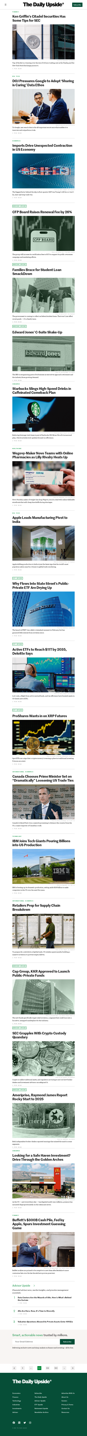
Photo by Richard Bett (52, 1015)
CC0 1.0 (73, 885)
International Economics (22, 771)
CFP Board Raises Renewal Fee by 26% (42, 211)
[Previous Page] (14, 1368)
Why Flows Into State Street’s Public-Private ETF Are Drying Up (40, 585)
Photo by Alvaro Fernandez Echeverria (57, 756)
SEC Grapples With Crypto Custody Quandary (39, 1034)
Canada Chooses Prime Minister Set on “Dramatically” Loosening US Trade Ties (43, 778)
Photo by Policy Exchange (59, 820)
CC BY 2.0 (72, 820)
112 (47, 1368)
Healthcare (17, 448)
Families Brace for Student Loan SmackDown (36, 271)
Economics (16, 141)
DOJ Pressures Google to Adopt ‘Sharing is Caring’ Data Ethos (43, 82)
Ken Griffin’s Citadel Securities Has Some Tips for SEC (38, 18)
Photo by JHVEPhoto (62, 627)
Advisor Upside (19, 206)
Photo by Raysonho (62, 885)
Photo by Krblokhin (62, 60)
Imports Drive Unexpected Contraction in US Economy (42, 147)
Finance (15, 12)
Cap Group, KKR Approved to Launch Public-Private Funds (41, 973)
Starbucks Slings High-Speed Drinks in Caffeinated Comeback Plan (41, 390)
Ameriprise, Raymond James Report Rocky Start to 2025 (39, 1096)
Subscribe (67, 1342)
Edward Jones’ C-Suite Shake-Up (37, 332)
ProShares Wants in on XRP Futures (39, 715)
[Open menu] (6, 4)
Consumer (16, 384)
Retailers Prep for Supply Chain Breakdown (36, 907)
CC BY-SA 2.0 (71, 497)
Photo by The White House (51, 1268)
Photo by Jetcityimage (62, 372)
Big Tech (16, 76)
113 (56, 1368)
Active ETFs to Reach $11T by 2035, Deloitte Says (39, 651)
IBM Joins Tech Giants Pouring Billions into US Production (41, 842)
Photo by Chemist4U (58, 497)
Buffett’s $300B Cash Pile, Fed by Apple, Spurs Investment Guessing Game (38, 1223)
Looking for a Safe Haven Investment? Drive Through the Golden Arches (41, 1157)
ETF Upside (17, 578)
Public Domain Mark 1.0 (68, 1015)
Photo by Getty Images (60, 189)
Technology (17, 836)
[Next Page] (73, 1368)
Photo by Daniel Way (61, 1199)
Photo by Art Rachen (61, 1077)
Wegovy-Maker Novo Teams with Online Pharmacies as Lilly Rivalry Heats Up (42, 454)
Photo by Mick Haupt (61, 949)
